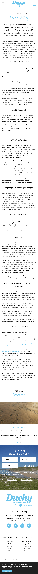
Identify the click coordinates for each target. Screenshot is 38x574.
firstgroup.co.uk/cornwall (11, 351)
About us (10, 541)
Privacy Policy (12, 480)
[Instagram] (22, 525)
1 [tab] (18, 442)
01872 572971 (19, 512)
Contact (10, 546)
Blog (9, 551)
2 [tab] (20, 442)
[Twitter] (16, 525)
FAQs (10, 544)
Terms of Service (26, 480)
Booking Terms (27, 541)
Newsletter (10, 548)
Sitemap (27, 551)
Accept (6, 571)
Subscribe (28, 466)
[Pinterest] (29, 525)
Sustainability (27, 548)
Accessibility (27, 546)
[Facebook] (9, 525)
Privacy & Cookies (27, 544)
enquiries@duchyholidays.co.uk (19, 516)
